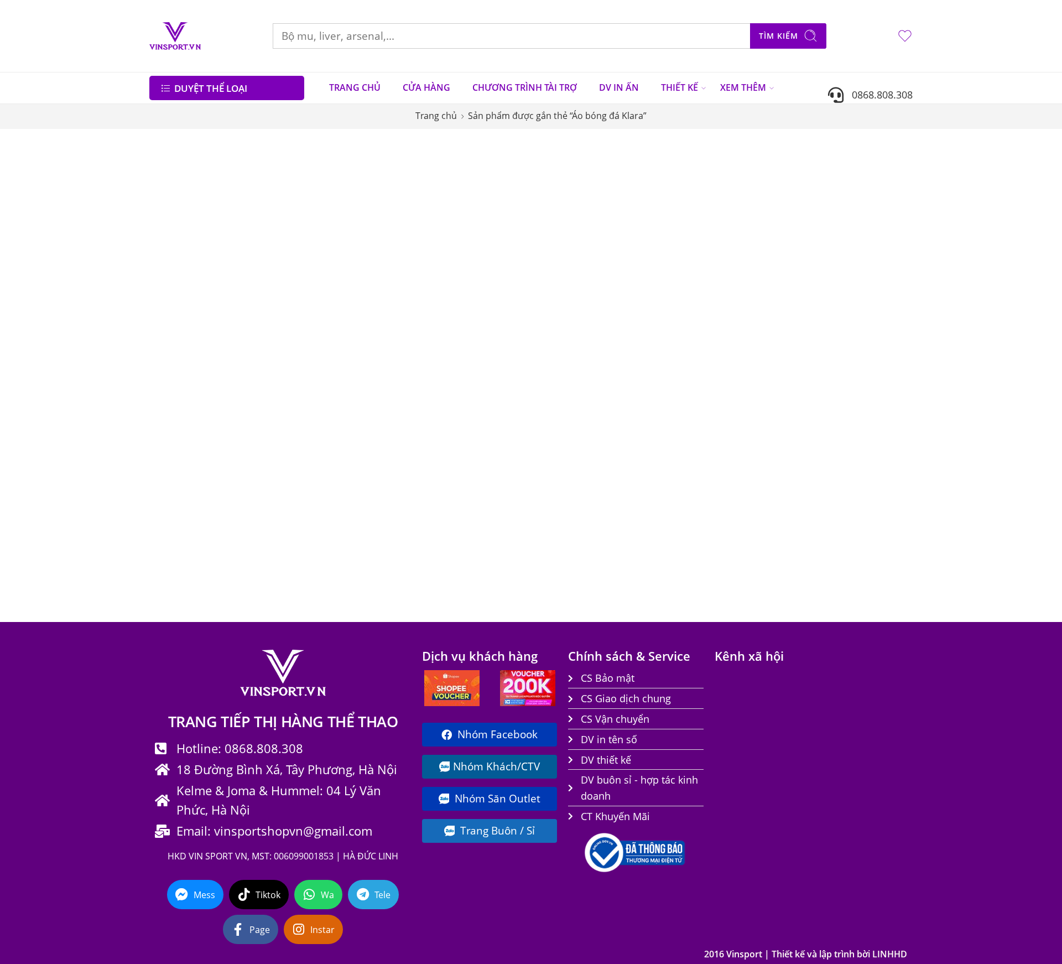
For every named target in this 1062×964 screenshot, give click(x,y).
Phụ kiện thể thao (195, 480)
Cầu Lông (175, 313)
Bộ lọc (171, 151)
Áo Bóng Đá (184, 272)
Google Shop (181, 438)
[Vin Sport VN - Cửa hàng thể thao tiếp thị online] (175, 36)
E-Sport (170, 397)
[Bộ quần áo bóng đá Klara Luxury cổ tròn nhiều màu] (702, 242)
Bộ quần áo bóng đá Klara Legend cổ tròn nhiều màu (559, 333)
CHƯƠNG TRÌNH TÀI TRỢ (524, 87)
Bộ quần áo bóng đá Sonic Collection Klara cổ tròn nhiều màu (417, 334)
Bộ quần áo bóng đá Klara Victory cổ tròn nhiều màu (844, 333)
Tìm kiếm (778, 35)
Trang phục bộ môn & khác (214, 521)
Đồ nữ (167, 355)
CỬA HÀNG (426, 87)
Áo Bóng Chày (183, 251)
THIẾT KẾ (679, 87)
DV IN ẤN (619, 87)
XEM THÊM (743, 87)
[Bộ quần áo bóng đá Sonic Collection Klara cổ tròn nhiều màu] (417, 242)
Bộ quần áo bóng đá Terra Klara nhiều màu (417, 539)
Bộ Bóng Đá (180, 293)
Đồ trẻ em (177, 376)
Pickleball (175, 501)
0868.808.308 (878, 94)
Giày (165, 417)
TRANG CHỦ (355, 87)
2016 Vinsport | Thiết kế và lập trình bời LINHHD (805, 954)
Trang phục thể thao (200, 542)
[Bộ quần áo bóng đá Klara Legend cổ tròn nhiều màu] (559, 242)
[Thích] (471, 187)
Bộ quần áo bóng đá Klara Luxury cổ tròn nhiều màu (701, 333)
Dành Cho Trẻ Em (191, 334)
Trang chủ (436, 116)
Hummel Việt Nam (194, 459)
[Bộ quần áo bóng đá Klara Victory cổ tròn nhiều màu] (844, 242)
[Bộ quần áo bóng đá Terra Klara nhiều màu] (417, 448)
